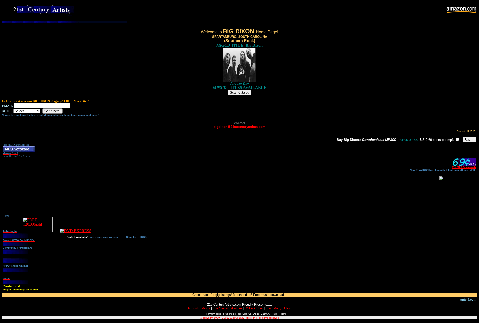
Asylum (236, 308)
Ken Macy (274, 308)
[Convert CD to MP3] (19, 150)
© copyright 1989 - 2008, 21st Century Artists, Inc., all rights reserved (239, 317)
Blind (287, 308)
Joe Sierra (220, 308)
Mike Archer (254, 308)
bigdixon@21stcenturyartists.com (239, 127)
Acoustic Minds (199, 308)
